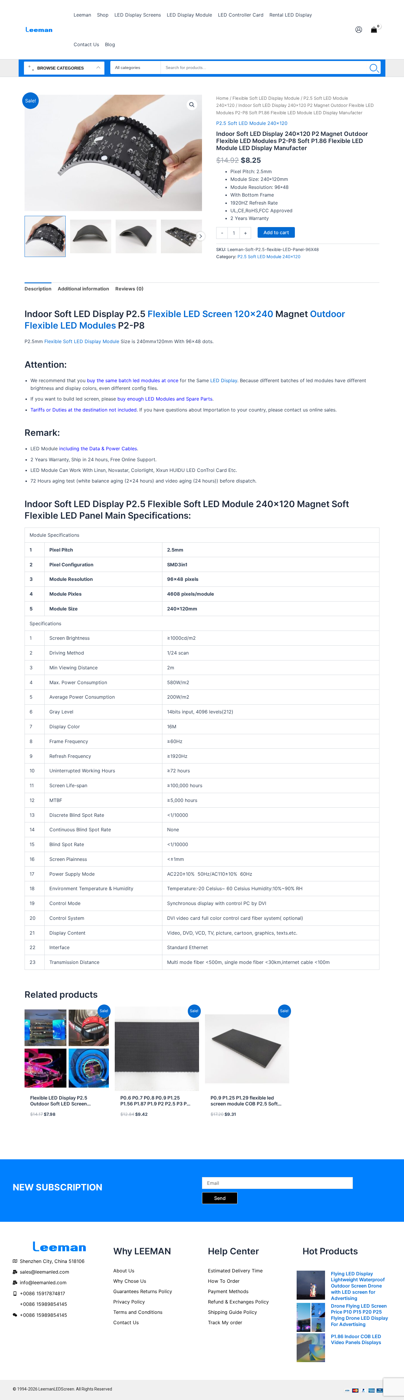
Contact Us (126, 1322)
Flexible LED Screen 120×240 (210, 313)
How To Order (224, 1281)
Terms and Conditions (137, 1312)
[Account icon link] (358, 29)
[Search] (373, 67)
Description (38, 289)
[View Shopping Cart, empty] (373, 30)
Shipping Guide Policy (232, 1312)
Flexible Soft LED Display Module (266, 98)
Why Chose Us (129, 1281)
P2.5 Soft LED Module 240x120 (251, 123)
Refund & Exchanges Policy (238, 1302)
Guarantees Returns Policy (142, 1291)
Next (200, 236)
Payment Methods (228, 1291)
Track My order (225, 1322)
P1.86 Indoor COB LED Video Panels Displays (356, 1339)
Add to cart (276, 232)
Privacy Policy (129, 1302)
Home (222, 98)
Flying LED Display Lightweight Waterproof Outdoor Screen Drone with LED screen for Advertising (358, 1286)
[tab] (38, 288)
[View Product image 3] (136, 236)
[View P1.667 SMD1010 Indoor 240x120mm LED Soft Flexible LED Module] (45, 236)
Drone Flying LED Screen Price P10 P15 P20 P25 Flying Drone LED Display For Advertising (359, 1315)
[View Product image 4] (181, 236)
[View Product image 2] (90, 236)
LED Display (223, 380)
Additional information (83, 289)
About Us (123, 1271)
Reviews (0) (129, 289)
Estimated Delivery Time (235, 1271)
